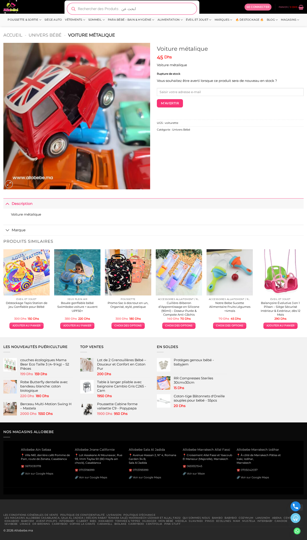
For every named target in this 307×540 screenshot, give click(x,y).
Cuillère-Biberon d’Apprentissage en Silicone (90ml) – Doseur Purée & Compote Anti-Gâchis (178, 308)
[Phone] (295, 506)
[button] (258, 7)
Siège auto (53, 19)
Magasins (288, 19)
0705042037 (249, 470)
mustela (248, 521)
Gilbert (82, 521)
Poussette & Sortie (23, 19)
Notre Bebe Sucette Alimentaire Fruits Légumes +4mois (229, 306)
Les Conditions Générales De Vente (30, 514)
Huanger (149, 521)
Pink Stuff (172, 523)
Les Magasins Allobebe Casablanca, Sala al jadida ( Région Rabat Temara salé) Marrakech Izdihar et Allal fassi (92, 517)
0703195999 (140, 470)
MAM (236, 521)
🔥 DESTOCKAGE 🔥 (250, 19)
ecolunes (223, 521)
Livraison (114, 514)
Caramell (104, 523)
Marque (19, 230)
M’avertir (170, 103)
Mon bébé (166, 521)
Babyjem (27, 521)
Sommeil (95, 19)
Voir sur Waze (196, 473)
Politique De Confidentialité (82, 514)
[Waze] (295, 518)
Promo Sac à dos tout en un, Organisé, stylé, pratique (128, 304)
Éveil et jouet (197, 19)
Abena (277, 517)
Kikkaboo (11, 521)
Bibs (93, 521)
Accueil (12, 35)
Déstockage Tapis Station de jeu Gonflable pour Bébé (26, 304)
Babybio (231, 517)
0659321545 (194, 466)
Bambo (217, 517)
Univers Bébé (45, 35)
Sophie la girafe (82, 523)
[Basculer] (7, 203)
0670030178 (33, 466)
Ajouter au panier (26, 325)
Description (22, 203)
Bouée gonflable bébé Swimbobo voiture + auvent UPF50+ (77, 306)
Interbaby (66, 521)
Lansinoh (263, 517)
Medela (181, 521)
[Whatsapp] (297, 531)
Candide (281, 521)
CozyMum (246, 517)
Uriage (25, 523)
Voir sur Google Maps (39, 473)
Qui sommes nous (196, 517)
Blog (271, 19)
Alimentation (169, 19)
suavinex (196, 521)
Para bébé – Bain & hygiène (129, 19)
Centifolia (154, 523)
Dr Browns (41, 523)
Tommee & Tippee (127, 521)
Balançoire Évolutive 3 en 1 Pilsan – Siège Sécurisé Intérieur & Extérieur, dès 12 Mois (280, 308)
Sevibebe (11, 523)
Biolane (120, 523)
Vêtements (73, 19)
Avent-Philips (46, 521)
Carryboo (60, 523)
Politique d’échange (139, 514)
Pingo (209, 521)
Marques (222, 19)
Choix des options (128, 325)
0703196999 (86, 470)
